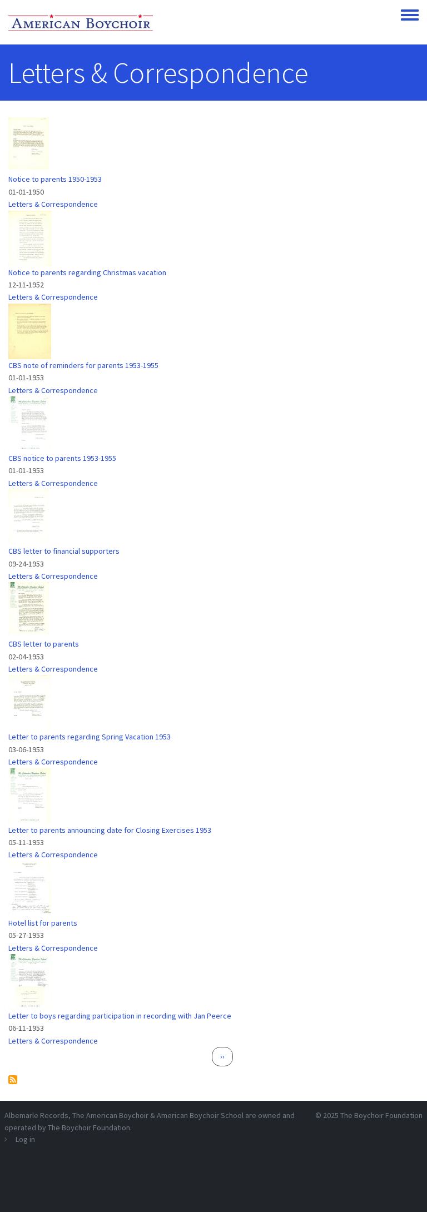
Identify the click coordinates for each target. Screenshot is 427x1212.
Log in (25, 1139)
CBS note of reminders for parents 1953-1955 (83, 365)
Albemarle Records (36, 1115)
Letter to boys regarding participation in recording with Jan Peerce (119, 1016)
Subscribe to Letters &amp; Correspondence (12, 1079)
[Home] (80, 22)
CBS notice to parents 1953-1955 (62, 458)
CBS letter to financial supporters (64, 551)
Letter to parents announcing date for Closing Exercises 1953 (109, 830)
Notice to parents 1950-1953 (55, 179)
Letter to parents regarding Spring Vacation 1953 (89, 737)
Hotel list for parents (42, 923)
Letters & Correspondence (53, 204)
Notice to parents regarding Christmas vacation (87, 272)
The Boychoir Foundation (381, 1115)
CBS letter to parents (43, 644)
